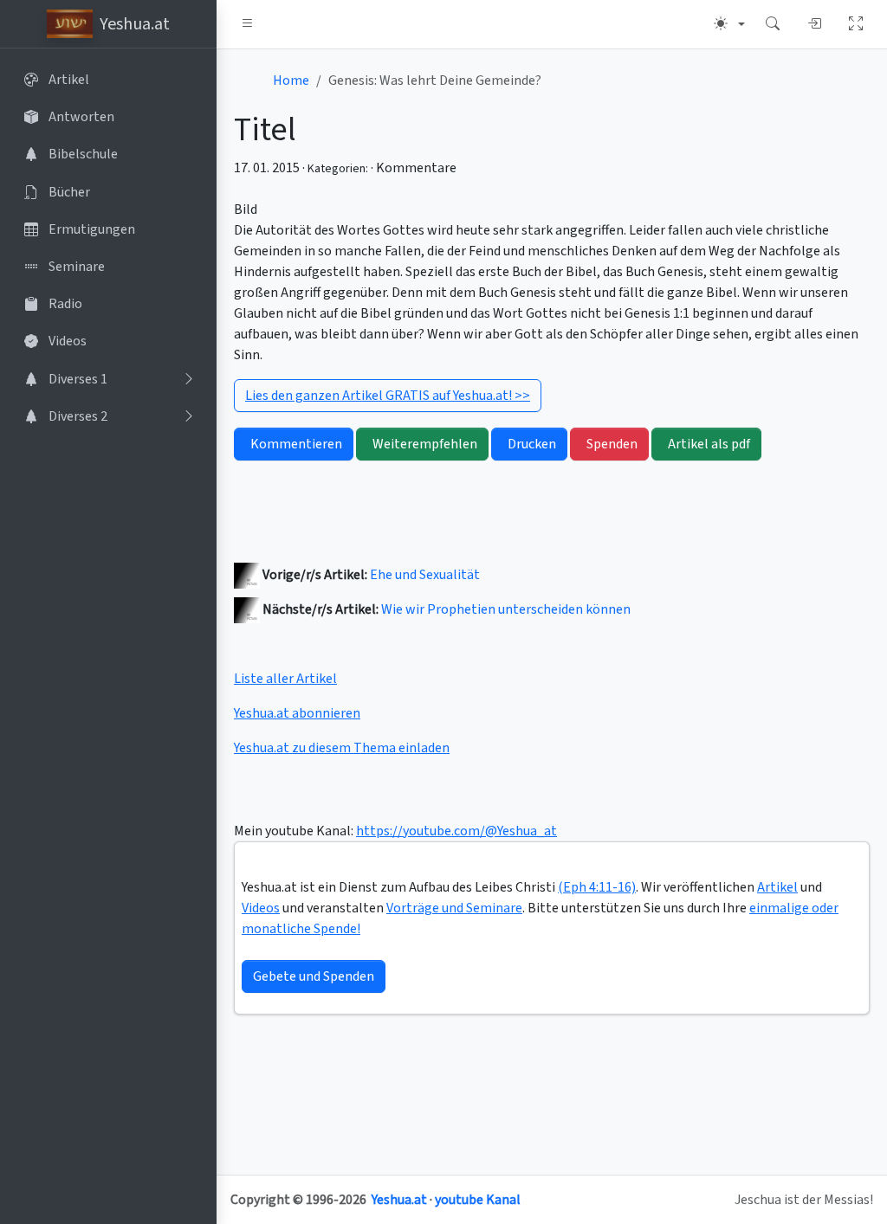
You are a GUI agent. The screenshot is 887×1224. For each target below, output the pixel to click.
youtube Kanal (478, 1199)
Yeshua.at (399, 1199)
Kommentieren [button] (296, 444)
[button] (248, 24)
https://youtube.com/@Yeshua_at (456, 831)
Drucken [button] (532, 444)
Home (291, 80)
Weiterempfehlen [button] (424, 444)
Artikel (777, 887)
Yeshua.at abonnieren (297, 713)
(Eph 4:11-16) (597, 887)
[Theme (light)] (729, 24)
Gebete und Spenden (313, 976)
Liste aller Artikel (285, 678)
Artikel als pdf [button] (709, 444)
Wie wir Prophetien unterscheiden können (506, 609)
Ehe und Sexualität (425, 574)
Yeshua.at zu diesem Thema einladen (342, 747)
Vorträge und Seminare (454, 908)
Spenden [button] (612, 444)
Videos (261, 908)
